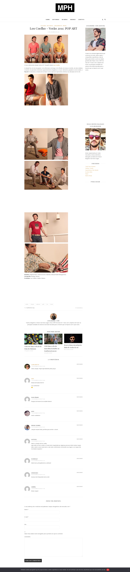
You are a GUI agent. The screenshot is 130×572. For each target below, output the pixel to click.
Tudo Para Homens (90, 166)
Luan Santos (35, 364)
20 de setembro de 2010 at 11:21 (38, 460)
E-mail (26, 517)
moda (64, 25)
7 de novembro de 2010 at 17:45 (38, 488)
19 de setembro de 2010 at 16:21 (38, 441)
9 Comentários (79, 308)
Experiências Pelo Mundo (91, 170)
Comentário (27, 536)
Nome (26, 509)
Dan (32, 378)
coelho (26, 304)
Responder (80, 364)
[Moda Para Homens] (65, 7)
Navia (86, 174)
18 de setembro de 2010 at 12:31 (38, 427)
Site (25, 524)
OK (108, 569)
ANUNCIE (73, 19)
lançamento (58, 25)
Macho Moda (88, 175)
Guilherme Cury (30, 307)
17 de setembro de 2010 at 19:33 (38, 413)
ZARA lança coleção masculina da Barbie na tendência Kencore (51, 348)
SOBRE (48, 19)
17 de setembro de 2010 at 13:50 (38, 366)
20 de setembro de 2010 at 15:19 (38, 474)
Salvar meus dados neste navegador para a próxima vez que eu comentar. (43, 533)
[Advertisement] (53, 117)
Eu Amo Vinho (88, 172)
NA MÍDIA (64, 19)
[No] (128, 570)
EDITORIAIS (55, 19)
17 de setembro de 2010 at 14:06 (38, 380)
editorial (50, 25)
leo (47, 304)
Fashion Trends (89, 168)
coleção (43, 25)
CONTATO (81, 19)
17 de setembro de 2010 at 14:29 (38, 399)
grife (43, 304)
